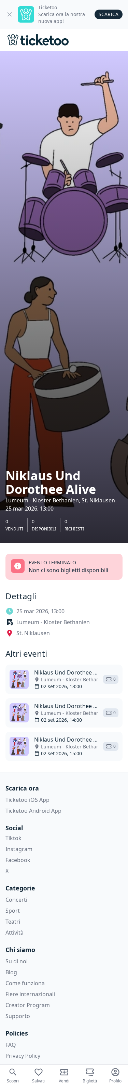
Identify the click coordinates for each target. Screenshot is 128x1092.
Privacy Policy (22, 1055)
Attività (14, 932)
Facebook (17, 860)
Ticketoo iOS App (27, 800)
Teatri (12, 921)
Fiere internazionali (30, 994)
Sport (12, 910)
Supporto (17, 1016)
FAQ (10, 1045)
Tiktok (13, 838)
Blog (11, 972)
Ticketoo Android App (33, 810)
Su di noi (16, 961)
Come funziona (25, 983)
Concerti (16, 899)
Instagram (18, 849)
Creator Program (27, 1005)
